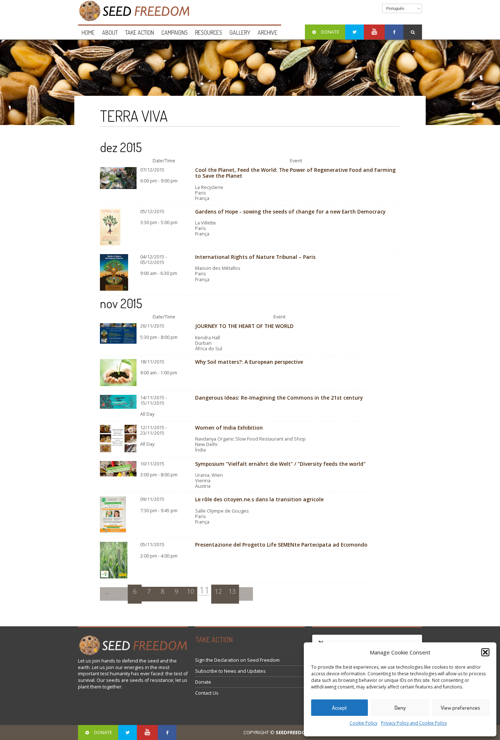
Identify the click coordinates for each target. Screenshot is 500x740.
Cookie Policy (363, 723)
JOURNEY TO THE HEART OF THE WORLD (244, 325)
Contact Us (207, 693)
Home (88, 32)
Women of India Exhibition (229, 427)
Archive (267, 32)
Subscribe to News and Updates (230, 671)
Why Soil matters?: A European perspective (249, 361)
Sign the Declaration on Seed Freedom (237, 660)
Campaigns (174, 32)
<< (107, 594)
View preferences (460, 707)
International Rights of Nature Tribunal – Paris (255, 256)
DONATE (330, 32)
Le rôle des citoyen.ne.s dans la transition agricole (259, 499)
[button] (485, 652)
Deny (400, 707)
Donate (203, 682)
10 (190, 591)
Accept (339, 707)
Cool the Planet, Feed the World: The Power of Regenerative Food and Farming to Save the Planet (295, 172)
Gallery (240, 32)
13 (232, 591)
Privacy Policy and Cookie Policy (414, 723)
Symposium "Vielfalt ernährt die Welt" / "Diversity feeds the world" (280, 463)
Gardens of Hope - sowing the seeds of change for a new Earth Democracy (290, 211)
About (110, 32)
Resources (208, 32)
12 (218, 591)
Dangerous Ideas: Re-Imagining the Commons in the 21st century (279, 397)
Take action (139, 32)
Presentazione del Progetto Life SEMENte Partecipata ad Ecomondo (281, 544)
